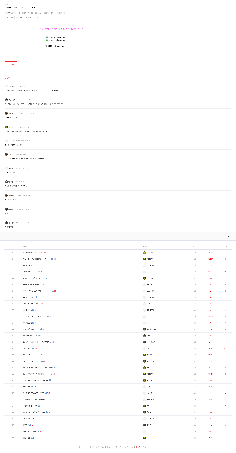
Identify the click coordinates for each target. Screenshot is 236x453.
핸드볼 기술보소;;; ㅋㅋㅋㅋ (31, 361)
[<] (84, 447)
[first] (79, 447)
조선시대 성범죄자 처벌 (30, 406)
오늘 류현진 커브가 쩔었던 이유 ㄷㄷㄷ (35, 316)
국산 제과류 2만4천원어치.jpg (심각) (34, 412)
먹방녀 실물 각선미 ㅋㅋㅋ (31, 355)
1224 (109, 447)
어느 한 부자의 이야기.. (30, 336)
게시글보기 (9, 18)
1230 (144, 447)
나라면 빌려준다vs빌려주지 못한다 (33, 393)
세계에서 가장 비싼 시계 (30, 304)
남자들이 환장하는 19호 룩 (31, 329)
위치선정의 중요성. (29, 419)
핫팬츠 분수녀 (27, 387)
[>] (152, 447)
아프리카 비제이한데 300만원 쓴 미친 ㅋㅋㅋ (37, 259)
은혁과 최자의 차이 (29, 297)
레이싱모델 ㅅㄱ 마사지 (30, 272)
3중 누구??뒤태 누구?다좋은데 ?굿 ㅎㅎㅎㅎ (36, 374)
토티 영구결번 (27, 323)
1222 (98, 447)
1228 (132, 447)
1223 (103, 447)
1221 (92, 447)
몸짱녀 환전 (26, 438)
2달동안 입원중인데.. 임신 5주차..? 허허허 (36, 342)
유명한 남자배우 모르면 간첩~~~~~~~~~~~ (37, 291)
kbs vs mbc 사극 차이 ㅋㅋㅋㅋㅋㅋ (34, 278)
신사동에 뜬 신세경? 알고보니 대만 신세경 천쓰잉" (38, 368)
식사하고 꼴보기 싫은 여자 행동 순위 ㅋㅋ (36, 380)
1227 (127, 447)
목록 (229, 236)
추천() (11, 64)
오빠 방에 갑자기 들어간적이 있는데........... (36, 399)
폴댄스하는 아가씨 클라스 (31, 285)
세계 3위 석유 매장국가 (30, 431)
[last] (157, 447)
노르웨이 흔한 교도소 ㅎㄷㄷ (32, 253)
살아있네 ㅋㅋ (27, 310)
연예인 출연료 (27, 348)
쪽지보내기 (19, 18)
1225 (115, 447)
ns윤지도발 (26, 265)
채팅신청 (28, 18)
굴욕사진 (26, 425)
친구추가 (37, 18)
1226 (121, 447)
